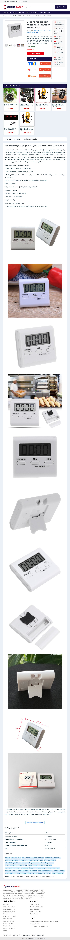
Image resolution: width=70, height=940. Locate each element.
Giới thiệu (19, 1)
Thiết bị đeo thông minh (36, 906)
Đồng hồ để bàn (45, 12)
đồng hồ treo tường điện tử (52, 857)
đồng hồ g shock (16, 857)
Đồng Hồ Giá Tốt (43, 938)
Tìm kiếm (61, 7)
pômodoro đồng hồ (41, 868)
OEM (35, 30)
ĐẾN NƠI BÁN (35, 53)
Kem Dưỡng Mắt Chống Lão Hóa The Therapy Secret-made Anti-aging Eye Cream (32, 876)
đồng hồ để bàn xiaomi (45, 865)
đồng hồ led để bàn (10, 865)
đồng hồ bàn (47, 873)
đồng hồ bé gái (49, 863)
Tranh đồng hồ (34, 914)
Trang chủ (6, 1)
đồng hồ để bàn (22, 865)
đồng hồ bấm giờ (37, 873)
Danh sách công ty (8, 918)
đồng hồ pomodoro (59, 870)
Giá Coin (41, 935)
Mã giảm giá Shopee (9, 928)
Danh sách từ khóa (8, 921)
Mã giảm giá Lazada (9, 926)
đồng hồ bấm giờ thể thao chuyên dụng (16, 863)
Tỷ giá (14, 935)
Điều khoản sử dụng (9, 909)
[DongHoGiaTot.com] (13, 7)
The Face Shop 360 (22, 935)
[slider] (6, 45)
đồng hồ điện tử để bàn (27, 868)
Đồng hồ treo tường (35, 911)
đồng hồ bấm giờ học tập (45, 870)
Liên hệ (25, 1)
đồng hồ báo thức (10, 873)
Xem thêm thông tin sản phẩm (35, 822)
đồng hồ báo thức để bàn (12, 868)
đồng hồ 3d (23, 860)
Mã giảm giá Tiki (8, 923)
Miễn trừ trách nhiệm (9, 911)
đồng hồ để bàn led (57, 873)
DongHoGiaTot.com (32, 938)
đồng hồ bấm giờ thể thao (36, 863)
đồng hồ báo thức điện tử (24, 873)
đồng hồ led (33, 870)
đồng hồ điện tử (26, 857)
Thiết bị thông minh (31, 12)
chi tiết (30, 139)
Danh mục (12, 1)
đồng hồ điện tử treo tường (35, 860)
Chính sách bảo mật (9, 906)
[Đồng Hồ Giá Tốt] (11, 887)
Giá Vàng (30, 935)
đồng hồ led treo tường (11, 860)
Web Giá (36, 935)
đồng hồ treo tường (38, 857)
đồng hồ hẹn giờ (32, 865)
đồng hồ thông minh (50, 860)
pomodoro (8, 870)
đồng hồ (7, 857)
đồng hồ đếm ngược (53, 868)
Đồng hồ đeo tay (18, 12)
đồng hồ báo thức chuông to (21, 870)
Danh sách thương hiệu (9, 916)
